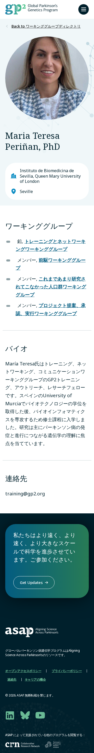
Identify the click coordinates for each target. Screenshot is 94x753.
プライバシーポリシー (67, 671)
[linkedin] (10, 715)
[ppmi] (53, 745)
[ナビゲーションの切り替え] (83, 9)
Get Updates (31, 582)
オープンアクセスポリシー (23, 671)
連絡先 (11, 679)
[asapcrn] (22, 744)
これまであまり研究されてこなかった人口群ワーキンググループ (51, 287)
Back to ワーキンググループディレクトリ (46, 26)
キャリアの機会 (35, 679)
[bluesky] (25, 715)
